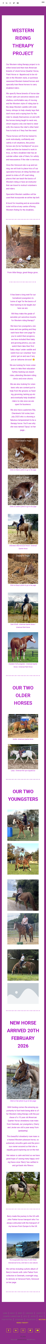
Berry (20, 1313)
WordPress (31, 1339)
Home (5, 1313)
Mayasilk (14, 1339)
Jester (33, 1316)
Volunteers (31, 1319)
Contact (39, 1313)
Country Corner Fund (11, 1316)
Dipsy (25, 1316)
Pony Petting (7, 1319)
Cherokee (29, 1313)
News (41, 1316)
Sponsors (19, 1319)
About (12, 1313)
